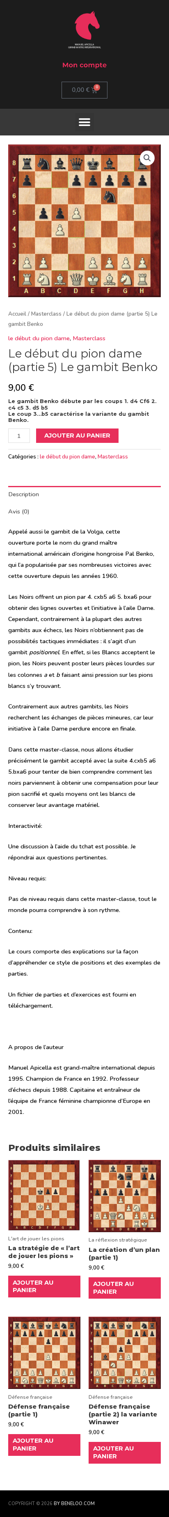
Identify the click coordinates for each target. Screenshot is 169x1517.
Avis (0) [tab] (19, 511)
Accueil (17, 314)
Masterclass (46, 314)
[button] (84, 122)
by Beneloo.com (74, 1504)
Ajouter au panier (77, 435)
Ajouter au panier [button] (33, 1286)
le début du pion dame (39, 338)
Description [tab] (23, 494)
